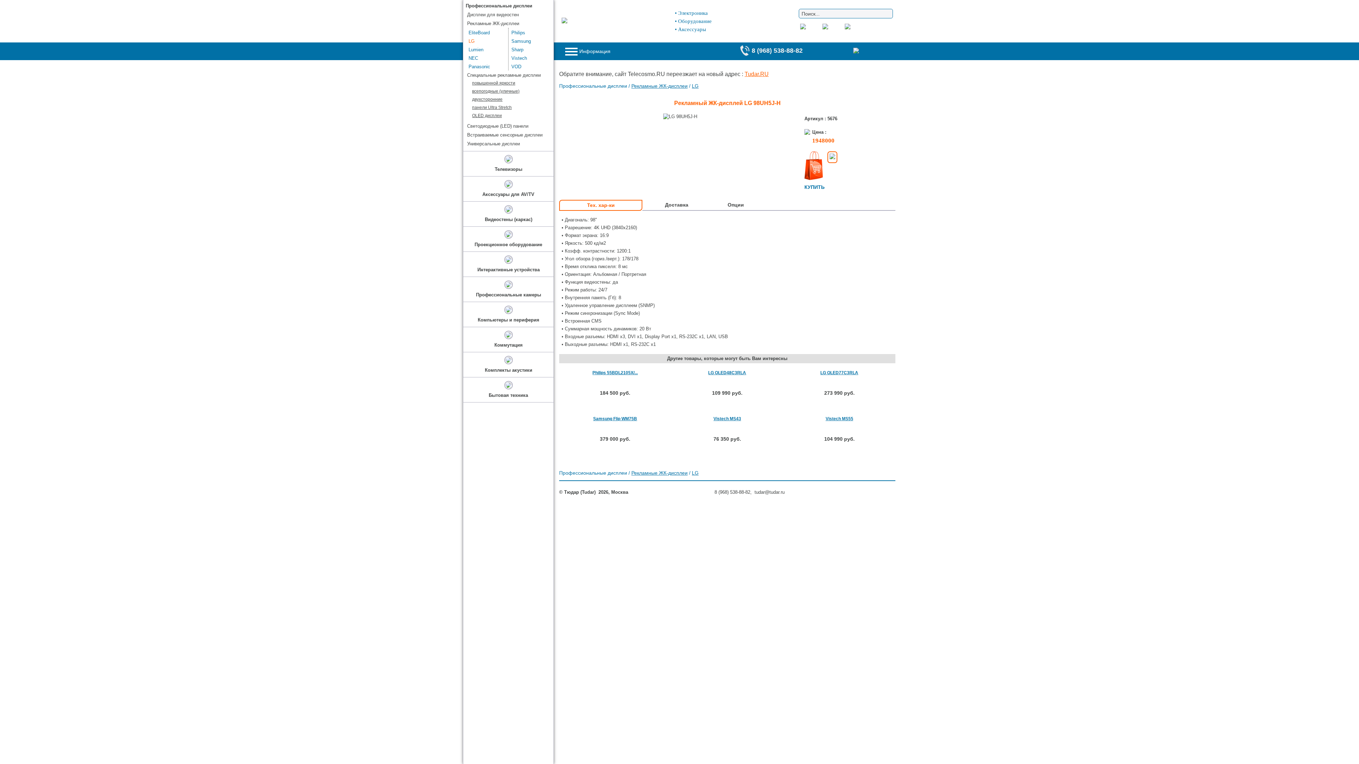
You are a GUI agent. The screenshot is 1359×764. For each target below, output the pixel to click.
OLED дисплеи (487, 115)
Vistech (519, 58)
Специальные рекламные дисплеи (504, 75)
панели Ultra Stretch (492, 107)
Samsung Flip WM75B (615, 418)
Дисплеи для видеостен (493, 14)
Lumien (476, 49)
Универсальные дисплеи (493, 143)
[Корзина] (870, 51)
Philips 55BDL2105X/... (615, 372)
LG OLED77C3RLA (839, 372)
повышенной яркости (493, 83)
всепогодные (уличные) (496, 91)
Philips (518, 32)
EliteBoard (479, 32)
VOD (516, 66)
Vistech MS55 (839, 418)
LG (695, 86)
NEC (473, 58)
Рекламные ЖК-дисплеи (659, 86)
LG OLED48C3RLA (727, 372)
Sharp (517, 49)
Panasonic (479, 66)
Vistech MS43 (727, 418)
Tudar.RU (757, 74)
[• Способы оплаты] (832, 157)
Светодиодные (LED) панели (497, 126)
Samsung (521, 41)
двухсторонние (487, 99)
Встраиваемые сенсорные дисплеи (505, 135)
